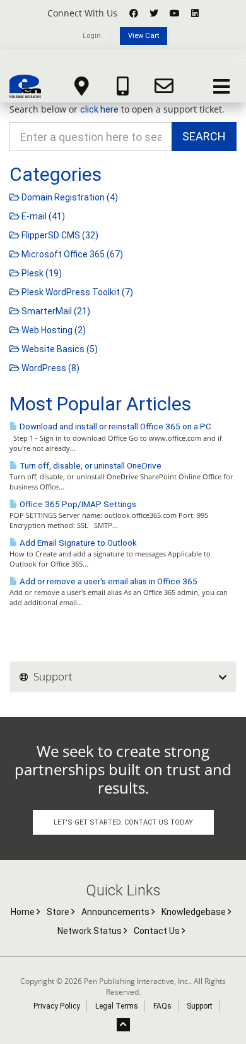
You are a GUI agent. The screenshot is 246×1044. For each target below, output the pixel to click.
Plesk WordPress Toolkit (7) (76, 292)
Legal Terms (116, 1006)
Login (92, 36)
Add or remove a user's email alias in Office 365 (107, 581)
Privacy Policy (56, 1006)
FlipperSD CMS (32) (59, 235)
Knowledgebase (194, 912)
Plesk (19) (41, 273)
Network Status (90, 931)
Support (200, 1006)
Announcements (116, 912)
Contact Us (158, 931)
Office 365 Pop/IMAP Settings (77, 504)
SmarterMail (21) (55, 311)
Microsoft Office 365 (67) (71, 254)
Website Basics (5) (59, 349)
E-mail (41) (42, 216)
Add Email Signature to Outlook (77, 543)
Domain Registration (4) (69, 197)
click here (99, 109)
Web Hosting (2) (53, 330)
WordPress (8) (49, 368)
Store (59, 912)
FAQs (162, 1006)
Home (24, 912)
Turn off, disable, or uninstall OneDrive (89, 465)
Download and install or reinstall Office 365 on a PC (114, 426)
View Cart (143, 36)
